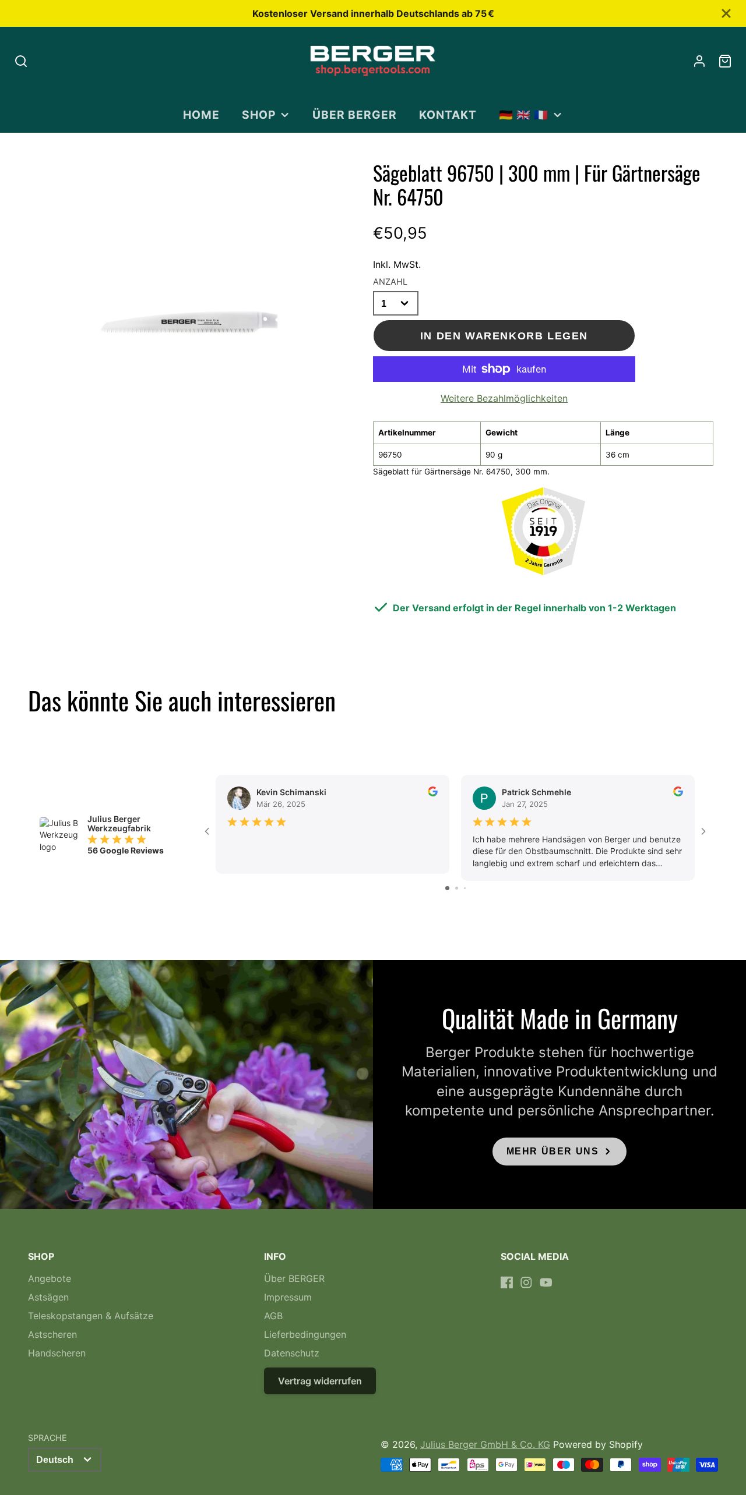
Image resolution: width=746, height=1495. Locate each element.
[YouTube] (546, 1282)
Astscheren (52, 1334)
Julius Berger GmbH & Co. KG (485, 1444)
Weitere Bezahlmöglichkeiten (504, 398)
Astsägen (48, 1297)
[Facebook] (507, 1282)
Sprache (47, 1438)
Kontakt (448, 115)
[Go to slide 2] (456, 888)
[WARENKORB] (725, 61)
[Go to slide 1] (447, 888)
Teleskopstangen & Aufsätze (90, 1316)
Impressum (288, 1297)
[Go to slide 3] (465, 888)
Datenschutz (291, 1353)
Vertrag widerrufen (320, 1381)
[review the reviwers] (433, 793)
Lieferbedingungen (305, 1334)
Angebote (49, 1278)
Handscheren (57, 1353)
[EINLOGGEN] (699, 61)
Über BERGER (354, 115)
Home (201, 115)
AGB (273, 1316)
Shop (259, 115)
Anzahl (390, 281)
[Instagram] (526, 1282)
